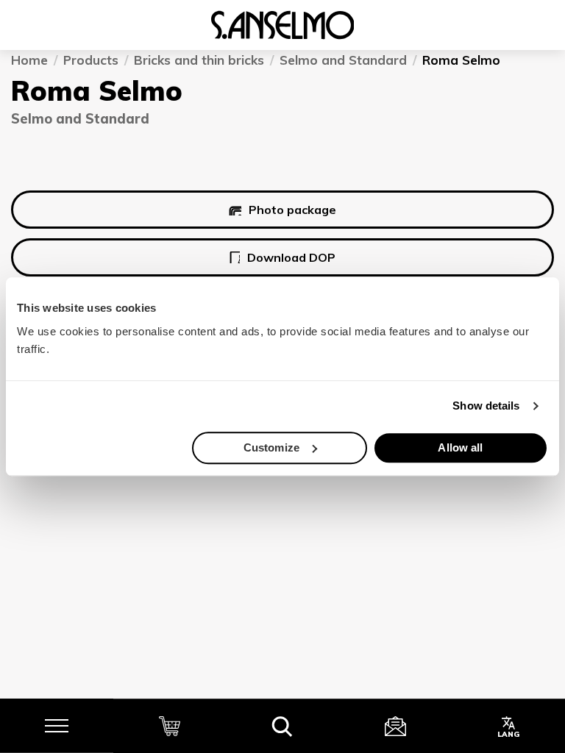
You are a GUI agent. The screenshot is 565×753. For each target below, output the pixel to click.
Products (90, 60)
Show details (485, 405)
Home (29, 60)
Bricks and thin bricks (199, 60)
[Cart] (170, 726)
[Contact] (395, 726)
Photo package (292, 210)
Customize (271, 447)
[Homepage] (282, 25)
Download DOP (291, 257)
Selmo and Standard (343, 60)
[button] (282, 726)
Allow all (460, 447)
